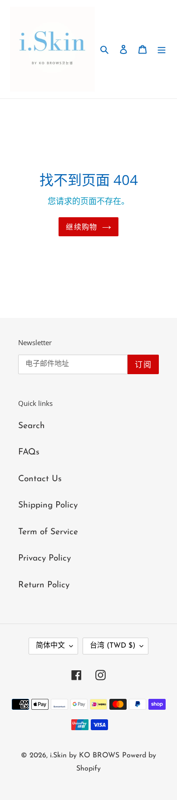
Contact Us (40, 479)
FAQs (28, 452)
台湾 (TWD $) (112, 645)
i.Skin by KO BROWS (84, 755)
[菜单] (161, 49)
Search (31, 426)
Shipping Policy (48, 505)
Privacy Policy (44, 558)
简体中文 (50, 645)
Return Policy (43, 585)
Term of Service (48, 532)
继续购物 (81, 227)
